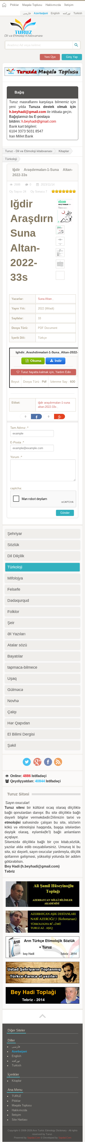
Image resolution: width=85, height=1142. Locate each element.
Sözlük (13, 545)
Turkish (77, 13)
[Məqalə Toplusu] (42, 74)
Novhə (13, 701)
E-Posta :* (17, 442)
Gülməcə (15, 689)
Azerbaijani (41, 13)
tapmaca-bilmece (22, 667)
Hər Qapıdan (18, 723)
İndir (58, 361)
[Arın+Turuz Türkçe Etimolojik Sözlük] (42, 948)
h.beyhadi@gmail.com (27, 112)
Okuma (35, 361)
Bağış (19, 92)
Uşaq (12, 678)
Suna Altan (45, 298)
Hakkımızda (53, 5)
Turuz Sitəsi (18, 794)
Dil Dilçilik (15, 556)
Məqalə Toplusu (32, 5)
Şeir (10, 623)
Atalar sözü (17, 645)
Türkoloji (14, 567)
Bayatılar (15, 656)
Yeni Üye (50, 57)
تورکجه (66, 13)
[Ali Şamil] (42, 894)
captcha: (16, 488)
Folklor (13, 611)
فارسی (27, 13)
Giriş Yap (72, 57)
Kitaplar (64, 151)
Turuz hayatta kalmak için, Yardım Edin (45, 372)
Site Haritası (19, 1119)
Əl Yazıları (16, 634)
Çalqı (12, 712)
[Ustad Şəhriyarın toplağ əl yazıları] (42, 973)
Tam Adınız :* (19, 427)
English (55, 13)
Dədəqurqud (18, 600)
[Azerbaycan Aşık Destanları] (42, 922)
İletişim (68, 5)
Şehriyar (14, 533)
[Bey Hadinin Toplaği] (42, 996)
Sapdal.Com (33, 1137)
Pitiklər (14, 5)
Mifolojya (15, 578)
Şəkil (11, 745)
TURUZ (16, 1096)
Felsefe (13, 589)
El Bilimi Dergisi (21, 734)
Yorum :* (16, 457)
